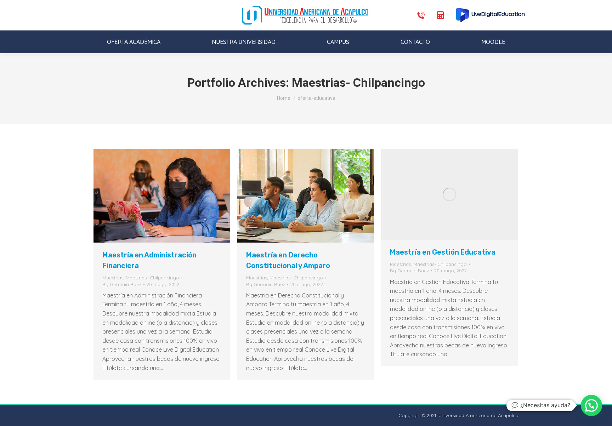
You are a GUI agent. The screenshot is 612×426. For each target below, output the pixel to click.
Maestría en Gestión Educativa (442, 252)
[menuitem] (133, 42)
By (121, 284)
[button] (591, 405)
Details (171, 196)
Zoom (152, 196)
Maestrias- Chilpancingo (152, 277)
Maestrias (112, 277)
